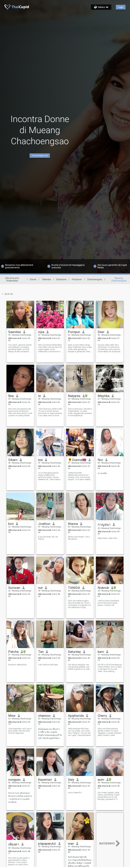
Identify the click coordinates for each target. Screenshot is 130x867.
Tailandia (46, 279)
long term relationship (17, 665)
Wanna (73, 524)
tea (40, 460)
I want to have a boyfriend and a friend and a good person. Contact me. (108, 603)
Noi (100, 460)
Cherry (102, 716)
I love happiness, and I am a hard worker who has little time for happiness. (19, 731)
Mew (12, 716)
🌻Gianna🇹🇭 (77, 460)
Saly (71, 780)
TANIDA (74, 588)
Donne (33, 279)
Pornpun (74, 332)
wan (71, 843)
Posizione (77, 279)
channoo (44, 716)
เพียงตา (13, 844)
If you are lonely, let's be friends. (48, 538)
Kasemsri (45, 780)
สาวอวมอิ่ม (102, 473)
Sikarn (12, 460)
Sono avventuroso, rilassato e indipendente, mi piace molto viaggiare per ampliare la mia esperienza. (80, 412)
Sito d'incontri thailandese (12, 279)
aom (101, 780)
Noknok (103, 588)
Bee (11, 396)
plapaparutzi (47, 843)
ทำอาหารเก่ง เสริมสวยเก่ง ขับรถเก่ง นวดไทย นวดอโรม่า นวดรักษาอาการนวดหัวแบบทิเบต (20, 797)
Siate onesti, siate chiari (107, 538)
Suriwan (14, 588)
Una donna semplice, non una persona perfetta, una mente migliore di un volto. (79, 667)
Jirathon (44, 524)
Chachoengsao (94, 279)
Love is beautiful (74, 792)
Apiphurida (76, 716)
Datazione (61, 279)
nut (40, 588)
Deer (101, 332)
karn (101, 652)
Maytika (103, 396)
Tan (41, 652)
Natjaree (74, 396)
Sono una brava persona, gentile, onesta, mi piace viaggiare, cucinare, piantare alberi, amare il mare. (109, 732)
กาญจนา (104, 525)
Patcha (13, 652)
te (39, 396)
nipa (41, 332)
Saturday (74, 652)
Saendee (14, 332)
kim (11, 524)
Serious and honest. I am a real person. (79, 538)
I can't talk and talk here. (48, 665)
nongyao (14, 780)
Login (120, 7)
